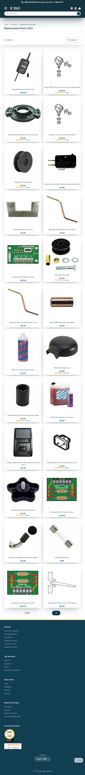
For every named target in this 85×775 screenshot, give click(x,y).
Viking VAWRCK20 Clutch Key (23, 213)
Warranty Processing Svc (13, 670)
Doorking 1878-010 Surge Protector (62, 494)
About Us (7, 660)
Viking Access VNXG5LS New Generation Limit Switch (62, 166)
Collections (14, 24)
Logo (15, 8)
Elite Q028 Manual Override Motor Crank (62, 213)
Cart (79, 8)
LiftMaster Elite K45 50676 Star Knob (23, 494)
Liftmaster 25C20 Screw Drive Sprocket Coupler (23, 399)
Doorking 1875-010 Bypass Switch (23, 259)
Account (75, 8)
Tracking (7, 710)
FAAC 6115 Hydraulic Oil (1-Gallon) (62, 399)
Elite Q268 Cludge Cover (62, 352)
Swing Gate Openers (11, 631)
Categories (8, 687)
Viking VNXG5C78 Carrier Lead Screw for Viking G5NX (62, 71)
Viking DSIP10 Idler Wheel (23, 166)
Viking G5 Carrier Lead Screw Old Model (62, 119)
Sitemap (7, 693)
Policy (6, 667)
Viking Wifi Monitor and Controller (23, 71)
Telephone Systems (11, 640)
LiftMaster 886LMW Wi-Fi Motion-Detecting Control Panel (23, 447)
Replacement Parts (10, 647)
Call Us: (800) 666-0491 (12, 716)
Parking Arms (8, 637)
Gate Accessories (10, 644)
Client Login (8, 707)
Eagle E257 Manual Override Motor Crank (23, 305)
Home (6, 24)
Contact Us (8, 664)
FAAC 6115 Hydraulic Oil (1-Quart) (23, 352)
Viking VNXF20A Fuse (62, 540)
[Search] (78, 13)
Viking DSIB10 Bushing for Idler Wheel (62, 305)
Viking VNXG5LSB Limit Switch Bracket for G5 (62, 447)
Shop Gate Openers (45, 771)
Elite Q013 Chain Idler (62, 259)
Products (7, 690)
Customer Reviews (10, 713)
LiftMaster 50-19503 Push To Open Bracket (62, 586)
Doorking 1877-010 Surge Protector (23, 586)
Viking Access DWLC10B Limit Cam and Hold (23, 119)
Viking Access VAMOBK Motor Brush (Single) (23, 540)
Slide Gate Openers (11, 634)
